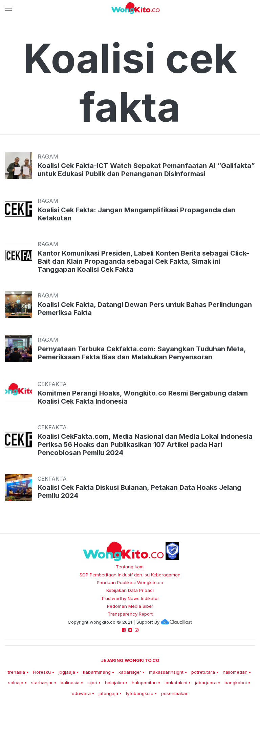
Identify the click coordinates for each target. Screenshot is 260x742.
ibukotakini (176, 682)
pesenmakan (175, 693)
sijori (92, 682)
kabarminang (97, 672)
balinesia (70, 682)
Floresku (42, 672)
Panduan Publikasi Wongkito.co (130, 582)
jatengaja (108, 693)
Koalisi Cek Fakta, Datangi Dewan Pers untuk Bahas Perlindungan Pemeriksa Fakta (145, 309)
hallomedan (235, 672)
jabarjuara (206, 682)
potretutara (203, 672)
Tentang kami (130, 566)
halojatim (114, 682)
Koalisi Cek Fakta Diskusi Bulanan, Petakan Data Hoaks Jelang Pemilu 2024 (139, 491)
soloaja (15, 682)
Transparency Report (130, 614)
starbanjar (42, 682)
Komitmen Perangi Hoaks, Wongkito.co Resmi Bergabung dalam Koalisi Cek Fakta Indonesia (143, 397)
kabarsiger (129, 672)
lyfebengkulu (139, 693)
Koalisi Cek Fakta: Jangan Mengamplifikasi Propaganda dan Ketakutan (136, 214)
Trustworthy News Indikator (130, 598)
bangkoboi (235, 682)
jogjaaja (67, 672)
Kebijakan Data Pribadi (130, 590)
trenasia (16, 672)
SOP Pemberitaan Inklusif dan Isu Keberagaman (130, 574)
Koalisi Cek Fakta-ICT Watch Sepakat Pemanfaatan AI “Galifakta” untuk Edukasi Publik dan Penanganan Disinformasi (146, 170)
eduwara (81, 693)
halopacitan (144, 682)
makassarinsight (166, 672)
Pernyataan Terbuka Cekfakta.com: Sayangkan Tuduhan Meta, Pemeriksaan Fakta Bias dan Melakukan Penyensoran (142, 353)
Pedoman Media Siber (130, 606)
